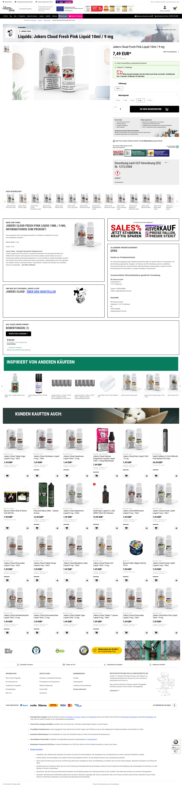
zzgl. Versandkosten (122, 58)
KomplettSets (98, 508)
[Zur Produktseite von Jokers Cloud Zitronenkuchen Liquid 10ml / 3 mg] (57, 633)
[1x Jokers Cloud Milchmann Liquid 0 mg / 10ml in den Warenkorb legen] (126, 528)
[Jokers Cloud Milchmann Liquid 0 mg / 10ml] (135, 495)
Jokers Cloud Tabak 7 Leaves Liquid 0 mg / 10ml (105, 616)
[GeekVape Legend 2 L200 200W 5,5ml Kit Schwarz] (106, 495)
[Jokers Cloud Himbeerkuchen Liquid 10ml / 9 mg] (16, 599)
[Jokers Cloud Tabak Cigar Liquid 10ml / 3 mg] (76, 599)
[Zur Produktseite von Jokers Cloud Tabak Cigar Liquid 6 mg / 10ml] (27, 476)
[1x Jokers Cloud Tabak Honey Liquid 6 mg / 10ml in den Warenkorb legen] (37, 580)
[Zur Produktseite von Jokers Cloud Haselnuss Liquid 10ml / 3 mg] (87, 476)
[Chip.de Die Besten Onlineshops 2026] (106, 11)
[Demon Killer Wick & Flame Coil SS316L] (16, 495)
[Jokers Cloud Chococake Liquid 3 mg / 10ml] (135, 599)
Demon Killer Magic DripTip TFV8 (134, 564)
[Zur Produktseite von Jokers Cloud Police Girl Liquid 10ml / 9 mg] (117, 580)
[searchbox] (26, 8)
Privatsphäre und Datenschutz (49, 682)
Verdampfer (93, 717)
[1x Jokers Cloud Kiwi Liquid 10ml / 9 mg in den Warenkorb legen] (126, 476)
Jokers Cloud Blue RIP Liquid (47, 206)
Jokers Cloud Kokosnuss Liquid (109, 206)
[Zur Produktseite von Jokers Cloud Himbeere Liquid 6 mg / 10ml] (57, 476)
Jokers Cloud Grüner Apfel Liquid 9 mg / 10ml (164, 512)
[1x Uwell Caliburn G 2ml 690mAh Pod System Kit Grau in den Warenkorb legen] (156, 476)
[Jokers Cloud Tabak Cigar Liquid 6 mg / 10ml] (16, 440)
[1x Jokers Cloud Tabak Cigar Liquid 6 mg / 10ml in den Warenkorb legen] (7, 476)
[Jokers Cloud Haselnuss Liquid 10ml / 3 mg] (76, 440)
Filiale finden (8, 2)
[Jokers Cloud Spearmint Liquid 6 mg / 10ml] (76, 495)
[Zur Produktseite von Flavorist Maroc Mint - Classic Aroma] (57, 528)
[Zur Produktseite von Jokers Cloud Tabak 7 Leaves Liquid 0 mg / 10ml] (117, 633)
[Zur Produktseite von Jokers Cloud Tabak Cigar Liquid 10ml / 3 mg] (87, 633)
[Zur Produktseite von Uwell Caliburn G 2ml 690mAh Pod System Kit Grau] (176, 476)
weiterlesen (114, 690)
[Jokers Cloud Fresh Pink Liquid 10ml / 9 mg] (7, 49)
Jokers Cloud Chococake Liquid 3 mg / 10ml (133, 616)
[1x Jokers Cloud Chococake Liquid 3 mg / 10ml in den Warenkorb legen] (126, 633)
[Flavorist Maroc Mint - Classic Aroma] (46, 495)
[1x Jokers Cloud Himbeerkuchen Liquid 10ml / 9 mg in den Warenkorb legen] (7, 633)
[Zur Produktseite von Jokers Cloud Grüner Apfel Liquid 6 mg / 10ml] (176, 580)
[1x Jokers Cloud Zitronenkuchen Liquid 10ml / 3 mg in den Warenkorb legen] (37, 633)
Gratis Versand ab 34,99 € (45, 2)
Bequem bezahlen (36, 749)
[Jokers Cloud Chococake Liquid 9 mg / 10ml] (16, 547)
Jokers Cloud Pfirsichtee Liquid (85, 206)
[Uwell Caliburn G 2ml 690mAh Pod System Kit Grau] (165, 440)
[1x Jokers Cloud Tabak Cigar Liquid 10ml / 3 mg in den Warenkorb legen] (66, 633)
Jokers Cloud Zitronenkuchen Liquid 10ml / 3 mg (46, 616)
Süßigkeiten (149, 717)
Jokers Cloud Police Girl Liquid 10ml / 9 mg (103, 564)
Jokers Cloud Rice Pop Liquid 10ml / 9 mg (165, 616)
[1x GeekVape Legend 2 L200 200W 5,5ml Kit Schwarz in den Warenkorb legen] (96, 528)
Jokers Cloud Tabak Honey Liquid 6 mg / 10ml (45, 564)
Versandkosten (115, 784)
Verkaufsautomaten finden (25, 2)
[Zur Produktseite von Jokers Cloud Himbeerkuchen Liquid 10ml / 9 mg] (27, 633)
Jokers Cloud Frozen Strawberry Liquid (35, 207)
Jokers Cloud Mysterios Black (146, 206)
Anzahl (115, 107)
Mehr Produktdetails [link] (170, 52)
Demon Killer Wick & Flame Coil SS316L (15, 512)
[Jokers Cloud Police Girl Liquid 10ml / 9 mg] (106, 547)
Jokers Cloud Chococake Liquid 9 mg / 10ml (14, 564)
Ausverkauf (68, 2)
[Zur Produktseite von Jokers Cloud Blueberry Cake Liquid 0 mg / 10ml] (87, 580)
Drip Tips (126, 560)
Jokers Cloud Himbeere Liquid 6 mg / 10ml (46, 457)
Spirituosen (125, 717)
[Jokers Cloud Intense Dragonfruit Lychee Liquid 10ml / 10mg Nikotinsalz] (106, 440)
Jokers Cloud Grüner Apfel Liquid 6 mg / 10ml (164, 564)
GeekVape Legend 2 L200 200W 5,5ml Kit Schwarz (104, 512)
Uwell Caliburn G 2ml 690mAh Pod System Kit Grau (165, 457)
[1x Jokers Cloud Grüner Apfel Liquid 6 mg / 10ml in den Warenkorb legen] (156, 580)
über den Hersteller (41, 291)
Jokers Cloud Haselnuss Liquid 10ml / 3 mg (73, 457)
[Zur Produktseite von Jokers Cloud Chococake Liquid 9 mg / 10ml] (27, 580)
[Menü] (179, 740)
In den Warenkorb (150, 109)
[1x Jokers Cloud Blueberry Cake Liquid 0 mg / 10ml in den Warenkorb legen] (66, 580)
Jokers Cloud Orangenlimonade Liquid (97, 207)
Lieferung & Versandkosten (82, 685)
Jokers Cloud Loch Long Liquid (72, 206)
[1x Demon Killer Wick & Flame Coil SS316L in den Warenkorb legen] (7, 528)
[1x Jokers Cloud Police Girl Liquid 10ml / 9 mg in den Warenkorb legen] (96, 580)
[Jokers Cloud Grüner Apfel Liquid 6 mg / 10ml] (165, 547)
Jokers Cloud (9, 454)
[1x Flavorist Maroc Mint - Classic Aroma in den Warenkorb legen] (37, 528)
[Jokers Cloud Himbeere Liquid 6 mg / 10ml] (46, 440)
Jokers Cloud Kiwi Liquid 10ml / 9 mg (135, 457)
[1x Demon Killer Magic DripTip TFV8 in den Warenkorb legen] (126, 580)
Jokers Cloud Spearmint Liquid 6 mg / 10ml (73, 512)
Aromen (83, 717)
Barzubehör (133, 717)
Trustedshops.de (22, 342)
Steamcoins (148, 141)
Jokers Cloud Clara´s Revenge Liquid (121, 207)
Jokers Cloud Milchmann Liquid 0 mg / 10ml (133, 512)
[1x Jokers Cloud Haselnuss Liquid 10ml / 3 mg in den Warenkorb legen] (66, 476)
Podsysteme (157, 454)
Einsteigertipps (11, 689)
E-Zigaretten (69, 717)
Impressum (43, 693)
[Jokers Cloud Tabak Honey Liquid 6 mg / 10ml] (46, 547)
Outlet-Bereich (92, 739)
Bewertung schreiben (18, 334)
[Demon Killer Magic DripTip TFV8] (135, 547)
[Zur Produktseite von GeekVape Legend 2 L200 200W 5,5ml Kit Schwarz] (117, 528)
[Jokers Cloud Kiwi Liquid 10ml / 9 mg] (135, 440)
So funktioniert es (11, 682)
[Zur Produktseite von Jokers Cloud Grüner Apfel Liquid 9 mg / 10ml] (176, 528)
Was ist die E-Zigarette (13, 678)
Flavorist (37, 508)
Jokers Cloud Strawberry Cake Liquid (171, 207)
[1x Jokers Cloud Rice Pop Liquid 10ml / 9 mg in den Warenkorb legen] (156, 633)
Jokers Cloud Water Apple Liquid (157, 207)
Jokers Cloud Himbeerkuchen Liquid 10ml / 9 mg (16, 616)
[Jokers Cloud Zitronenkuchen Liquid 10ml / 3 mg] (46, 599)
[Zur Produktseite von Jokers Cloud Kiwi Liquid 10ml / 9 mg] (146, 476)
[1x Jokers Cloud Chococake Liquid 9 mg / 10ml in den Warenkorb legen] (7, 580)
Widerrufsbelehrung (46, 685)
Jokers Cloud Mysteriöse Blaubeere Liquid (134, 207)
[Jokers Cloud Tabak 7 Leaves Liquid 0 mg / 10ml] (106, 599)
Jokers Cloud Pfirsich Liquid (22, 206)
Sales (61, 2)
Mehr (166, 162)
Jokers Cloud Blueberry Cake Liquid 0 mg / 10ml (75, 564)
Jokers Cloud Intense (100, 454)
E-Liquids (77, 717)
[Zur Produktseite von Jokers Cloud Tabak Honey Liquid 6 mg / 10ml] (57, 580)
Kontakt (75, 678)
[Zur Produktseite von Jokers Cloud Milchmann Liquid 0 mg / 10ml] (146, 528)
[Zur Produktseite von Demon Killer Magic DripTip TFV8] (146, 580)
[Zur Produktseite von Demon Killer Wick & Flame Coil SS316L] (27, 528)
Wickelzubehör (9, 508)
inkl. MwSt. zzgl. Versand (10, 466)
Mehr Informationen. (119, 147)
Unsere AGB (43, 689)
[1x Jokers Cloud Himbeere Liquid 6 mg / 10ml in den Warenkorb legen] (37, 476)
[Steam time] (8, 9)
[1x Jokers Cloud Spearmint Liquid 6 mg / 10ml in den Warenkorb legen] (66, 528)
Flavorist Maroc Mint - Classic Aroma (46, 512)
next (177, 201)
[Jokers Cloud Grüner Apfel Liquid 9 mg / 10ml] (165, 495)
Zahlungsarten (78, 682)
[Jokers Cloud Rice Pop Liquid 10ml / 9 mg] (165, 599)
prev (5, 201)
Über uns (9, 693)
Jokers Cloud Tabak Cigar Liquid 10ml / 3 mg (74, 616)
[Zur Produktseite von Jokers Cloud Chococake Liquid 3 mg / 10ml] (146, 633)
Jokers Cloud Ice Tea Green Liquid (11, 206)
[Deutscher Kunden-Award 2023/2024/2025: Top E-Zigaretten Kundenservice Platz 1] (116, 11)
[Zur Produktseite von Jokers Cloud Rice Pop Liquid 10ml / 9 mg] (176, 633)
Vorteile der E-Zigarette (13, 685)
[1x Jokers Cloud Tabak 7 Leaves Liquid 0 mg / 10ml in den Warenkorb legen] (96, 633)
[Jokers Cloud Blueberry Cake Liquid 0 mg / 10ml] (76, 547)
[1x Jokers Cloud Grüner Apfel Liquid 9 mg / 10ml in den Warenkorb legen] (156, 528)
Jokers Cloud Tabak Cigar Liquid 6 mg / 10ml (14, 457)
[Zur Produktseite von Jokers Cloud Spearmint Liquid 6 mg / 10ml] (87, 528)
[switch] (176, 751)
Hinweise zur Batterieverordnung (50, 678)
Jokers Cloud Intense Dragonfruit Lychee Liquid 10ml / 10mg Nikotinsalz (104, 458)
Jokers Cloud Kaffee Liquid (59, 206)
